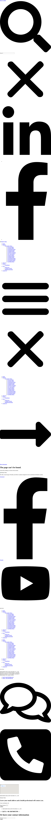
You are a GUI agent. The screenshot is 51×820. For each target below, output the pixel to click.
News (3, 266)
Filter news (7, 267)
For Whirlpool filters (11, 258)
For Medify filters (10, 251)
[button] (25, 27)
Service (3, 263)
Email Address (3, 805)
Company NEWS (8, 268)
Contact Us (4, 270)
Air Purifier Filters (8, 246)
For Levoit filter (10, 247)
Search (1, 53)
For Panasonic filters (11, 259)
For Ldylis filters (10, 255)
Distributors (7, 265)
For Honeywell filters (11, 252)
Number (1, 818)
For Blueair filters (10, 256)
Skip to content (3, 0)
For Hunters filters (11, 250)
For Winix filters (10, 248)
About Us (4, 262)
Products (4, 244)
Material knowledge (9, 269)
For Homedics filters (11, 249)
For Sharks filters (10, 257)
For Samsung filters (11, 260)
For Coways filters (11, 253)
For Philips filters (10, 261)
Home (3, 243)
